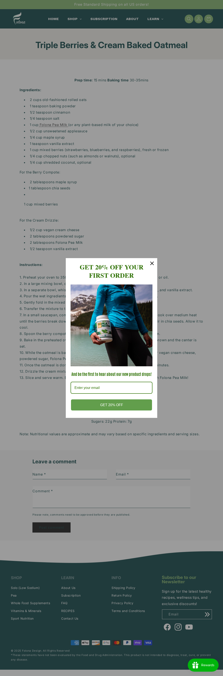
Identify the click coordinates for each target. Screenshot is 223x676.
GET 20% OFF (111, 405)
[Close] (152, 263)
